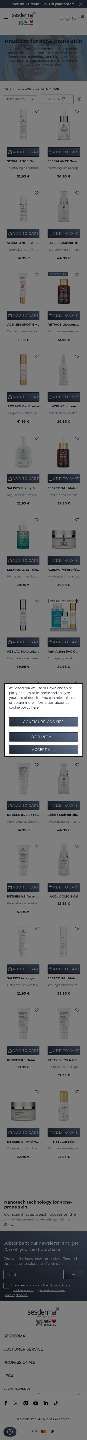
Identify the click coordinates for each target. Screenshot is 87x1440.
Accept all (43, 750)
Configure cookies (43, 722)
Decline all (43, 737)
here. (35, 707)
